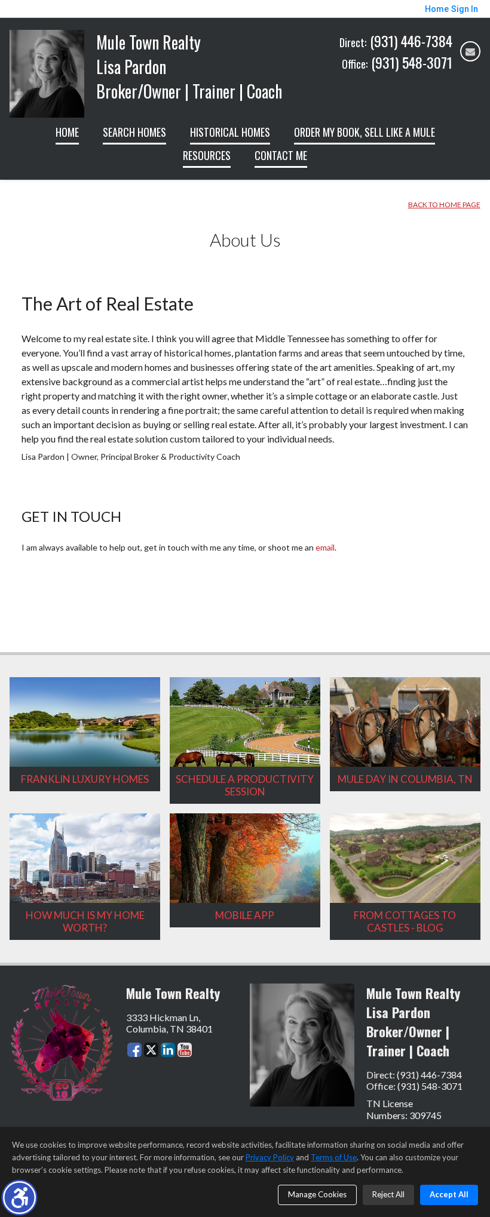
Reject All (388, 1194)
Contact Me (281, 155)
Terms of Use (334, 1157)
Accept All (449, 1194)
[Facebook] (134, 1050)
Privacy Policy (270, 1157)
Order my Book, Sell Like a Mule (364, 132)
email (325, 547)
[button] (19, 1197)
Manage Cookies (317, 1194)
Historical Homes (230, 132)
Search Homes (134, 132)
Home (67, 132)
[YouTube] (184, 1050)
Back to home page (444, 204)
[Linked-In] (168, 1050)
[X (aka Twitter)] (151, 1050)
